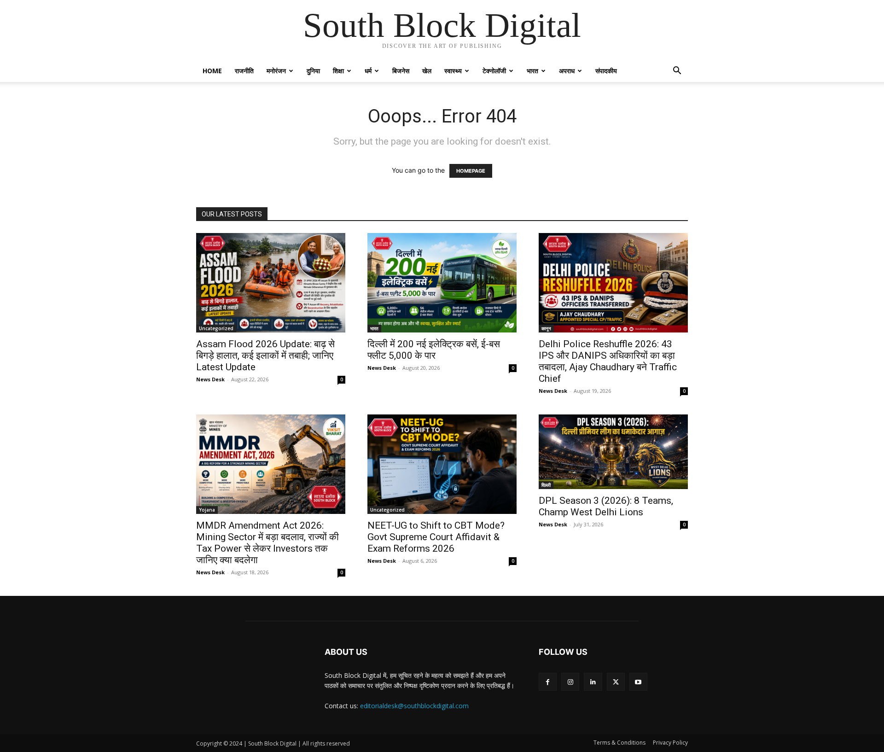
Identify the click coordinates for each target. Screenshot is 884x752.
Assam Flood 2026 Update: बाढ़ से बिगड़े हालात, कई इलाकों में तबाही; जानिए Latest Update (265, 355)
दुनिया (313, 70)
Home (212, 70)
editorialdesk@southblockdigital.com (414, 705)
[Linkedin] (593, 682)
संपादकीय (606, 70)
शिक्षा (338, 70)
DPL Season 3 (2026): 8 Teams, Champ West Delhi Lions (606, 506)
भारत (532, 70)
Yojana (207, 510)
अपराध (567, 70)
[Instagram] (570, 682)
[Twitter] (616, 682)
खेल (426, 70)
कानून (546, 328)
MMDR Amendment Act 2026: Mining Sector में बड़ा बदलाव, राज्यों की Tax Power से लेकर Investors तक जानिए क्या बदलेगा (267, 542)
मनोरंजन (276, 70)
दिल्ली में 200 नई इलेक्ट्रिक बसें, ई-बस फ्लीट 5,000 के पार (433, 349)
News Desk (210, 379)
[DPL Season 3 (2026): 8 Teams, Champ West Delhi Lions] (613, 451)
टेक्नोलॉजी (494, 70)
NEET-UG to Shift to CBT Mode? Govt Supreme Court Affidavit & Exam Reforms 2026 (436, 537)
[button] (677, 71)
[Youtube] (638, 682)
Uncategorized (216, 328)
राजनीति (244, 70)
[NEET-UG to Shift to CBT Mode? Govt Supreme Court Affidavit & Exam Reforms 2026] (442, 464)
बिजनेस (400, 70)
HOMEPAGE (470, 171)
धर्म (368, 70)
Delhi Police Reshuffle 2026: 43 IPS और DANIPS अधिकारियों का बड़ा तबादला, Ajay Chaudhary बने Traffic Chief (608, 361)
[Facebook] (548, 682)
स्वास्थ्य (453, 70)
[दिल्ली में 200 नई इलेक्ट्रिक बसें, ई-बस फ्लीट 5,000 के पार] (442, 282)
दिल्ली (546, 485)
